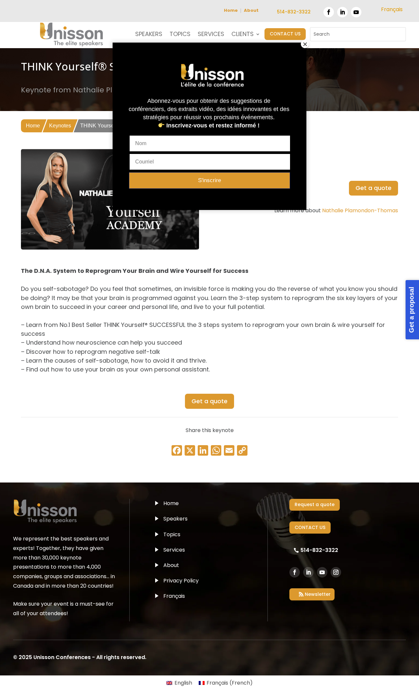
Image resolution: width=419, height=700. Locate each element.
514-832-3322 (294, 12)
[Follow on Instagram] (336, 572)
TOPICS (180, 35)
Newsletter (318, 594)
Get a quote (373, 188)
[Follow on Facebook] (328, 12)
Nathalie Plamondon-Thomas (360, 210)
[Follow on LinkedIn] (342, 12)
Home (231, 10)
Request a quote (315, 504)
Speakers (175, 518)
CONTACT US (285, 33)
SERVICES (211, 35)
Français (174, 596)
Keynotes (60, 125)
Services (174, 550)
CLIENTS (242, 35)
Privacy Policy (181, 580)
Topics (171, 534)
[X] (189, 451)
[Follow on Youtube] (356, 12)
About (251, 10)
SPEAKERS (148, 35)
